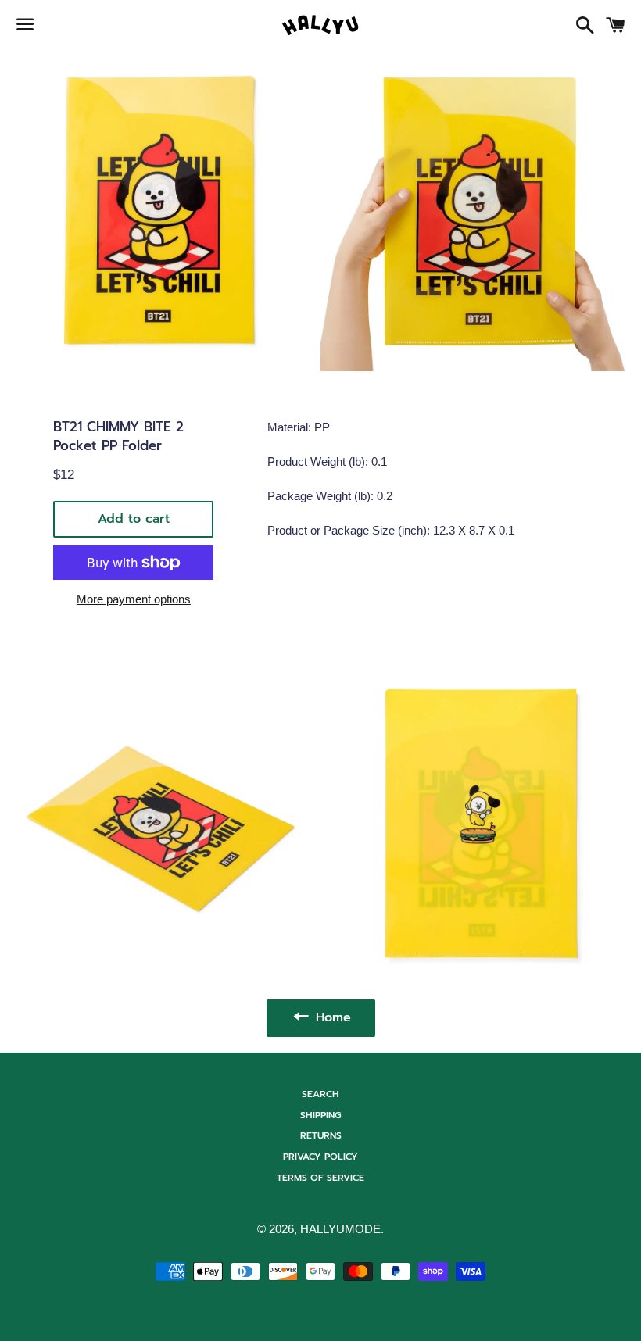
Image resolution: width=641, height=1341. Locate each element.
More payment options (134, 599)
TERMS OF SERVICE (320, 1178)
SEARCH (320, 1094)
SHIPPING (321, 1115)
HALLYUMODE (340, 1229)
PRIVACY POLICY (320, 1157)
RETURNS (321, 1135)
